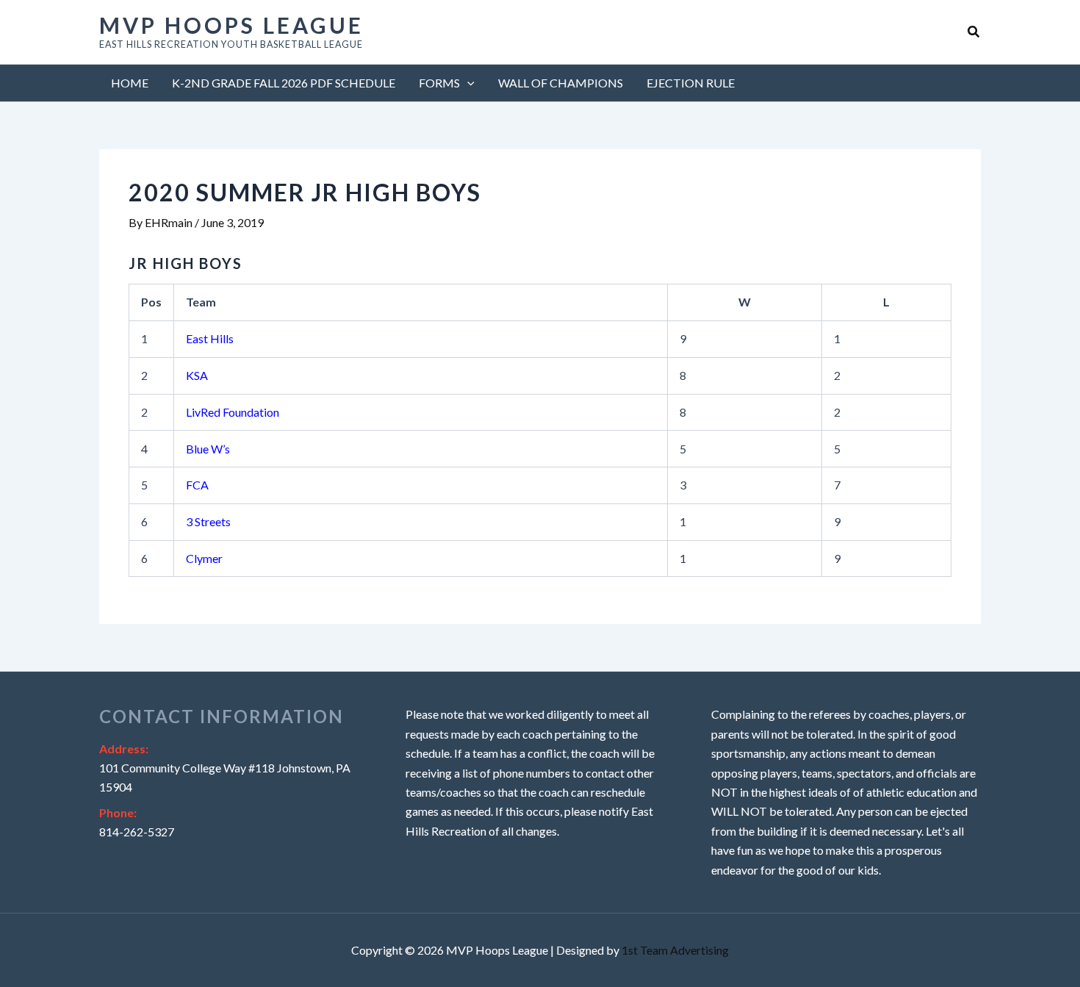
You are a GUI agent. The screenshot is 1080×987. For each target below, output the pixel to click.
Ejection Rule (691, 83)
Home (129, 83)
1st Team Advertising (675, 950)
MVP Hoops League (231, 25)
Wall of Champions (560, 83)
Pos (151, 302)
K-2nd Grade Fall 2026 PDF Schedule (283, 83)
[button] (974, 32)
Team (201, 302)
